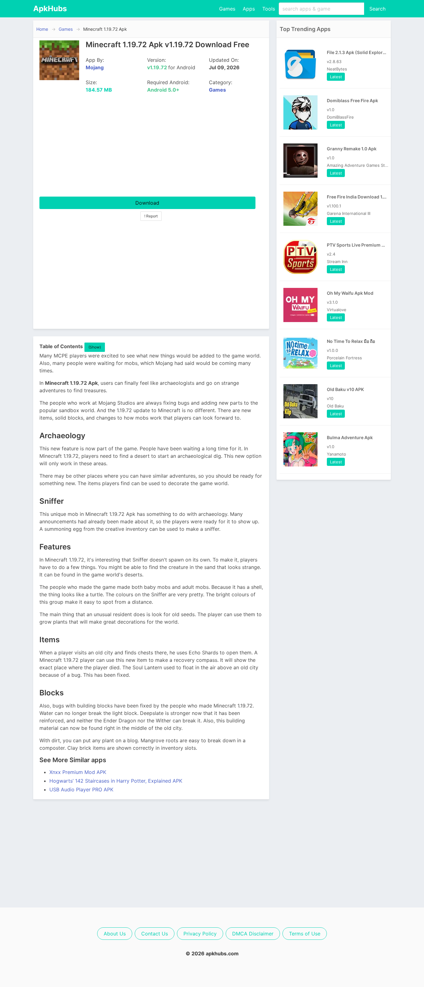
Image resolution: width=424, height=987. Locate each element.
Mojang (95, 67)
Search (377, 9)
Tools (268, 9)
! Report (151, 216)
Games (227, 9)
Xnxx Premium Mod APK (77, 772)
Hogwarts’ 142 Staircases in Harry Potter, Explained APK (115, 781)
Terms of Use (304, 933)
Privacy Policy (200, 933)
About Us (115, 933)
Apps (249, 9)
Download (147, 203)
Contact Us (154, 933)
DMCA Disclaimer (252, 933)
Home (42, 29)
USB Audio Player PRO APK (81, 789)
